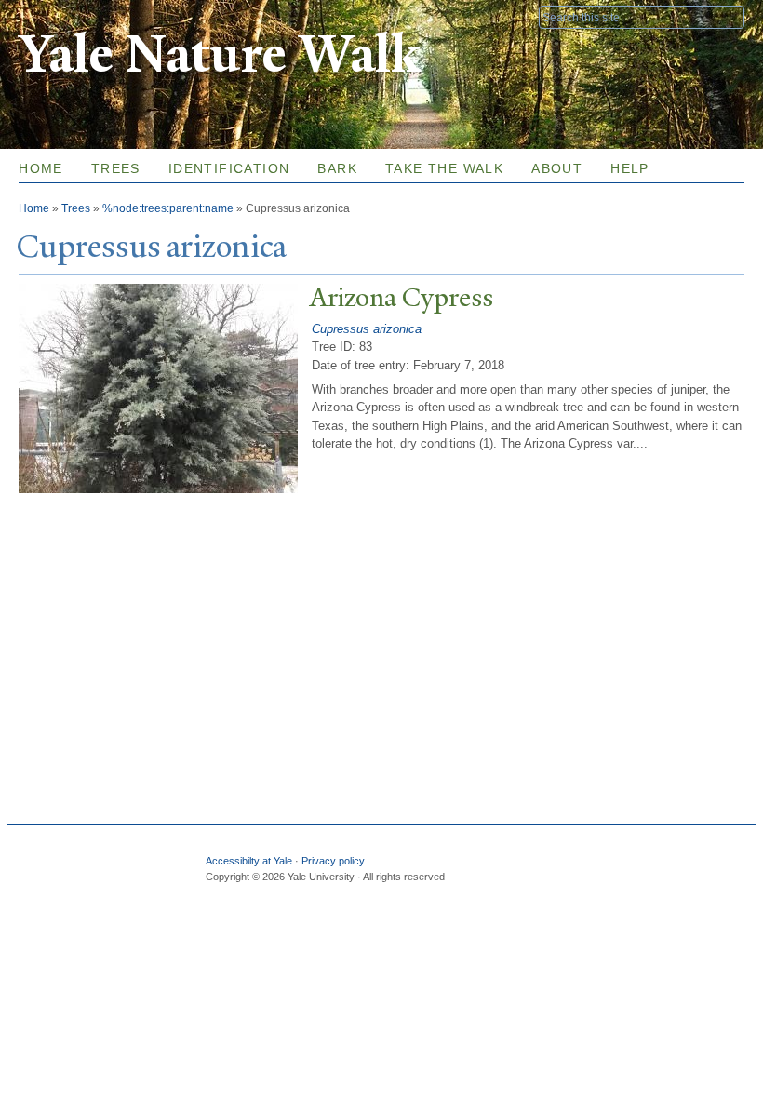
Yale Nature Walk (219, 54)
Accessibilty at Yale (249, 860)
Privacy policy (333, 860)
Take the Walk (444, 168)
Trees (116, 168)
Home (41, 168)
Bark (337, 168)
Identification (229, 168)
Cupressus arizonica (367, 329)
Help (629, 168)
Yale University (71, 16)
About (556, 168)
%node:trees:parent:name (168, 208)
